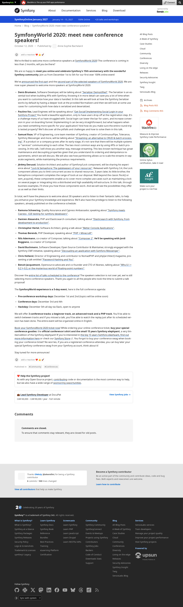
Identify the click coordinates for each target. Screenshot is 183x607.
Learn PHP (68, 529)
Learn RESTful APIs (72, 541)
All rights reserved (64, 515)
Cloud (142, 48)
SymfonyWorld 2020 (86, 60)
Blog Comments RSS (153, 110)
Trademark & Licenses (25, 550)
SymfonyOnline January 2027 (31, 19)
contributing (60, 379)
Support (89, 563)
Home (18, 25)
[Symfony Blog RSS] (97, 590)
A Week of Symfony (149, 39)
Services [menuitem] (91, 10)
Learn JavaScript (71, 533)
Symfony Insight (147, 82)
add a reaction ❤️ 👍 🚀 (32, 54)
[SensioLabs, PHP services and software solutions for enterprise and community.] (162, 11)
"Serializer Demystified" (95, 92)
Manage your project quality (148, 533)
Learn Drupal (69, 537)
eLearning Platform (49, 550)
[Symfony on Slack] (25, 590)
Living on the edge (149, 68)
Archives (148, 100)
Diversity (144, 63)
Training (44, 546)
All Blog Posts (146, 34)
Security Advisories (149, 77)
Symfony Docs (46, 524)
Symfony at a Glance (24, 529)
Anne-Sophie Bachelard (70, 46)
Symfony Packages (23, 533)
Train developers (143, 529)
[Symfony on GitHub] (17, 590)
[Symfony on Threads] (81, 590)
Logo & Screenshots (24, 546)
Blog (26, 25)
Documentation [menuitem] (70, 10)
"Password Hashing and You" (58, 259)
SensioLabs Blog (147, 92)
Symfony (8, 2)
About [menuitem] (52, 10)
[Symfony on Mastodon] (41, 590)
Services (139, 520)
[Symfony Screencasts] (89, 590)
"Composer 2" (85, 238)
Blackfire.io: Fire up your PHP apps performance (46, 2)
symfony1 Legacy (23, 554)
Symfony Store (62, 338)
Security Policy (21, 541)
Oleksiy (38, 474)
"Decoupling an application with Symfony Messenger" (90, 250)
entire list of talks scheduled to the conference (54, 275)
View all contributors (25, 489)
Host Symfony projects (146, 541)
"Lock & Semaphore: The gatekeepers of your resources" (61, 168)
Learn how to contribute (108, 484)
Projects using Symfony (97, 537)
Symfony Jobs (92, 546)
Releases (144, 72)
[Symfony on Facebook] (57, 590)
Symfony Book (46, 529)
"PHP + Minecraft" (82, 233)
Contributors (92, 541)
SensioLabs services (144, 524)
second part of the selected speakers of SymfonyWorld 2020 (90, 81)
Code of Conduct (94, 554)
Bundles (44, 537)
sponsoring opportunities (67, 382)
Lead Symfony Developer (34, 394)
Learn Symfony (47, 520)
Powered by (141, 548)
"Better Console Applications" (98, 228)
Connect (171, 2)
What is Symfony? (23, 520)
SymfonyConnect (94, 529)
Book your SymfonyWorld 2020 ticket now (37, 327)
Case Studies (146, 43)
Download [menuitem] (119, 10)
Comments (24, 414)
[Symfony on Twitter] (33, 590)
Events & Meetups (94, 533)
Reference (45, 533)
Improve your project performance (151, 537)
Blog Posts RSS (151, 105)
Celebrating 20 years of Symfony (38, 507)
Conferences (51, 366)
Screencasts (69, 520)
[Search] (180, 2)
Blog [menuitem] (104, 10)
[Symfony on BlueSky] (73, 590)
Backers (89, 550)
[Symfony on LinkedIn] (49, 590)
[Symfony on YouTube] (65, 590)
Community (35, 366)
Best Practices (46, 541)
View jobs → (120, 394)
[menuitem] (152, 34)
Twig (142, 87)
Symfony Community (95, 524)
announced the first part (35, 81)
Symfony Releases (23, 537)
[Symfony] (29, 10)
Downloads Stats (94, 558)
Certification (46, 554)
